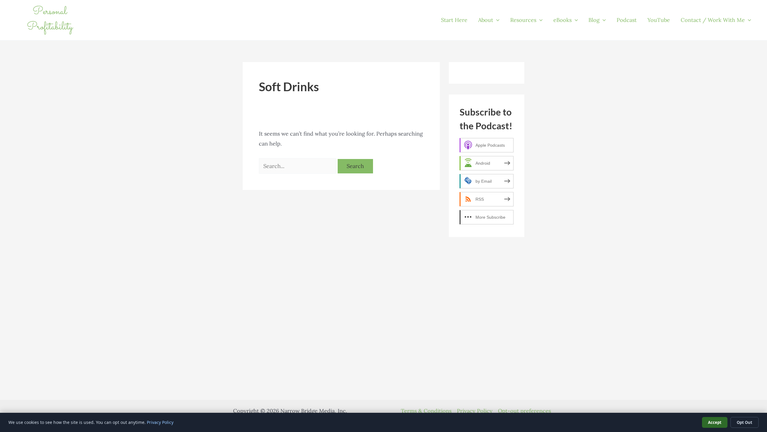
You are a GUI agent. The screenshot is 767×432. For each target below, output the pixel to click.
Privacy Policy (475, 410)
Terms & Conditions (426, 410)
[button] (496, 20)
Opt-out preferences (524, 410)
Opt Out (744, 422)
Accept (714, 422)
